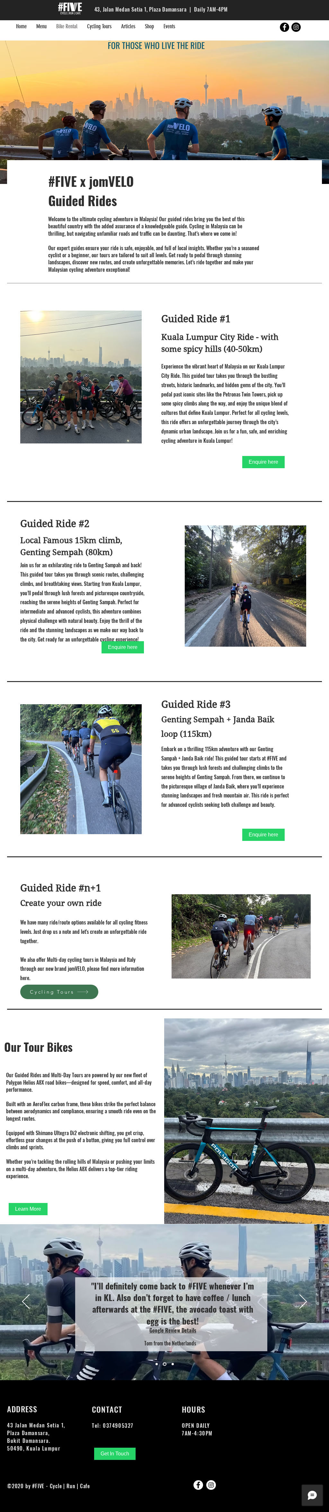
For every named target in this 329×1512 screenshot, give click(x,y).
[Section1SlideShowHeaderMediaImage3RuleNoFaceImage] (173, 1364)
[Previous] (26, 1302)
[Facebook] (198, 1485)
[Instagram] (211, 1485)
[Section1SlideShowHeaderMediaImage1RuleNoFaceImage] (157, 1364)
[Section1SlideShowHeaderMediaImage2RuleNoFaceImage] (164, 1364)
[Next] (303, 1302)
